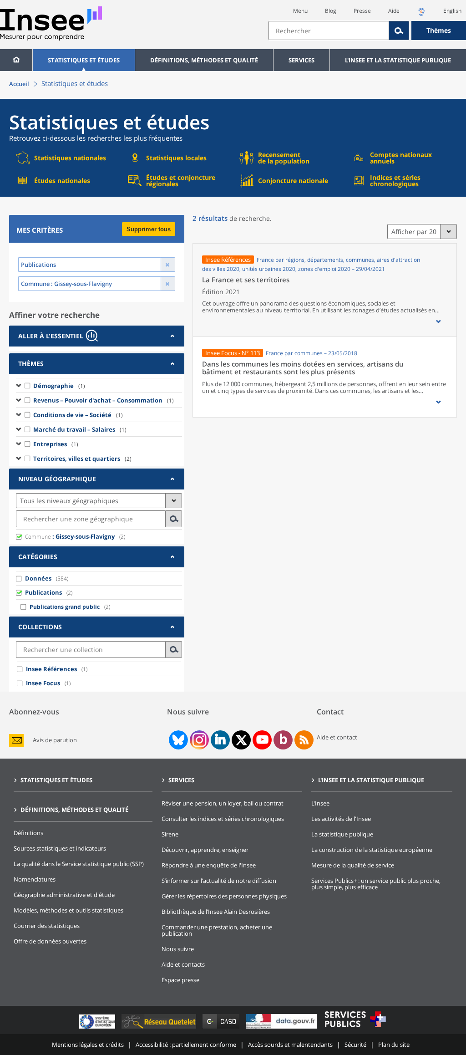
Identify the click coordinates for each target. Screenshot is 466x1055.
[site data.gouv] (282, 1028)
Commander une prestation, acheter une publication (217, 930)
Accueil (19, 84)
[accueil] (16, 60)
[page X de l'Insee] (241, 740)
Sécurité (355, 1044)
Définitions (28, 833)
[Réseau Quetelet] (160, 1028)
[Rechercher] (399, 30)
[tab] (96, 336)
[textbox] (328, 30)
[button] (438, 321)
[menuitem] (16, 60)
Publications (43, 592)
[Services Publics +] (355, 1028)
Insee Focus (43, 683)
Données (38, 578)
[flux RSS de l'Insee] (304, 739)
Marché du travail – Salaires (80, 429)
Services (301, 60)
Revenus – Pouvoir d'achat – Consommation (103, 400)
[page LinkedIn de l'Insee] (220, 740)
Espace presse (180, 980)
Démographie (59, 386)
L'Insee (320, 803)
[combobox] (367, 30)
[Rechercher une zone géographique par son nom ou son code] (174, 518)
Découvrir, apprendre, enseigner (205, 850)
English (452, 11)
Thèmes (438, 30)
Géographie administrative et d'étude (64, 895)
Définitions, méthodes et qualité (204, 60)
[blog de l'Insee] (283, 740)
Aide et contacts (183, 964)
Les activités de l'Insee (341, 819)
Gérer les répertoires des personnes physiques (224, 896)
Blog (330, 11)
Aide (394, 11)
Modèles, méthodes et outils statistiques (68, 910)
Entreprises (55, 444)
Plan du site (394, 1044)
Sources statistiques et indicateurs (60, 848)
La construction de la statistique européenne (371, 850)
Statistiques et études (84, 60)
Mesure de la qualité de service (352, 865)
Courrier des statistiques (47, 926)
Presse (362, 11)
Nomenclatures (35, 879)
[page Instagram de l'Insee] (198, 739)
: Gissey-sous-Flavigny (70, 536)
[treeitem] (99, 385)
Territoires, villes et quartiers (82, 458)
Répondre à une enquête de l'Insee (209, 865)
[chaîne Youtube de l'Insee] (262, 739)
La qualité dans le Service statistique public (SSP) (79, 864)
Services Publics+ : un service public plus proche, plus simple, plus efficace (376, 884)
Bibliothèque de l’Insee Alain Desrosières (216, 911)
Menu (300, 11)
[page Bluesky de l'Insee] (177, 739)
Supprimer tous (149, 229)
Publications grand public (65, 607)
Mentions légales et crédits (88, 1044)
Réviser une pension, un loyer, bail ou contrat (223, 803)
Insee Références (51, 669)
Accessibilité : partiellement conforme (186, 1044)
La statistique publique (342, 834)
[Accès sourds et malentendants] (421, 14)
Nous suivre (178, 949)
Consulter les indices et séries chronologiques (223, 819)
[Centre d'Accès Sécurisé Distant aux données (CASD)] (222, 1028)
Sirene (170, 834)
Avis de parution (55, 740)
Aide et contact (337, 737)
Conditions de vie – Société (78, 415)
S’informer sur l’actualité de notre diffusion (219, 881)
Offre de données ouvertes (50, 941)
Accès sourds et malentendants (290, 1044)
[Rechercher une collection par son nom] (174, 649)
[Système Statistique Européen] (98, 1028)
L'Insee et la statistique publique (398, 60)
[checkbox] (28, 385)
